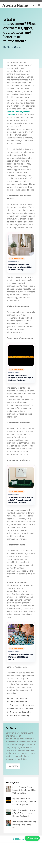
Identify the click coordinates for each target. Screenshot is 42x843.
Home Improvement (18, 698)
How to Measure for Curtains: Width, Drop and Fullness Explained (20, 378)
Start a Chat (34, 838)
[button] (33, 5)
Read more (13, 766)
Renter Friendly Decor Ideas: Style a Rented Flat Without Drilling (20, 267)
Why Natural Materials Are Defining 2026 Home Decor (20, 657)
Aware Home (15, 5)
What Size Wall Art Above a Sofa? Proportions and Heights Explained (20, 500)
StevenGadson (14, 47)
